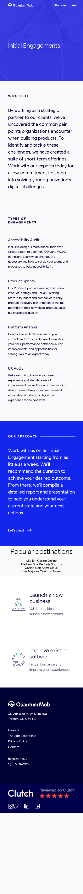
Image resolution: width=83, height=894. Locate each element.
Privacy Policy (17, 741)
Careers (13, 730)
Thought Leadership (22, 736)
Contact (13, 747)
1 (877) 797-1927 (18, 764)
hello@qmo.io (17, 759)
